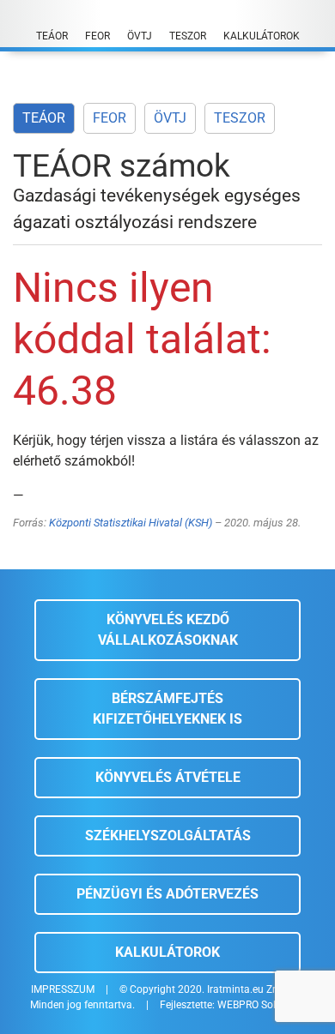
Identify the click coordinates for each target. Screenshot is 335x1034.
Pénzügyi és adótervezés (167, 894)
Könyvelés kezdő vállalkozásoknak (168, 629)
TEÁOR (43, 118)
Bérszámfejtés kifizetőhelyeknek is (167, 708)
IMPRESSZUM (62, 989)
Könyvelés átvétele (168, 777)
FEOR (109, 118)
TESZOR (239, 118)
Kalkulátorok (167, 952)
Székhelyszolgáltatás (168, 835)
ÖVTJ (170, 118)
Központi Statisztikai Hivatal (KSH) (130, 522)
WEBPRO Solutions (261, 1005)
